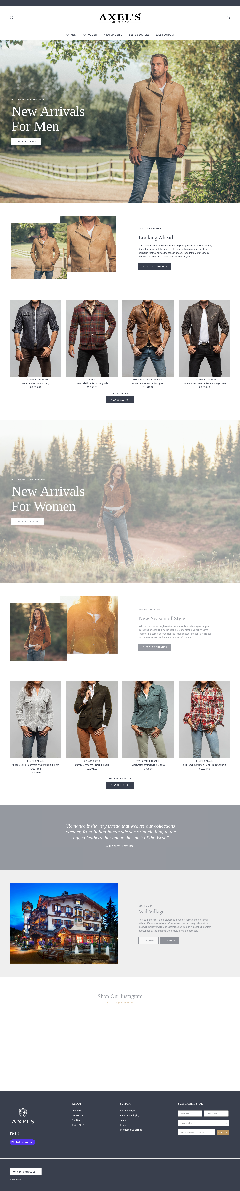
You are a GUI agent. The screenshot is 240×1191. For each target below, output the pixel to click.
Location (76, 1110)
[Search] (12, 18)
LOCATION (170, 941)
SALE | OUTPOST (165, 34)
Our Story (77, 1120)
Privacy (124, 1125)
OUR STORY (148, 941)
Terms (123, 1120)
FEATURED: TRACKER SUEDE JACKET (28, 100)
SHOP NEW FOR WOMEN (27, 522)
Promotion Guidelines (131, 1129)
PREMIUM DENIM (113, 34)
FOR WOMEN (90, 34)
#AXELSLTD (78, 1125)
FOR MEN (71, 34)
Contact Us (77, 1115)
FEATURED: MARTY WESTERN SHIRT (28, 480)
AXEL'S (19, 1180)
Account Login (127, 1110)
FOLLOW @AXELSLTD (120, 1002)
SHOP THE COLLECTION (155, 647)
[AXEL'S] (120, 18)
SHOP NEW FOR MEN (26, 142)
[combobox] (202, 1123)
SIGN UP (222, 1132)
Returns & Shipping (129, 1115)
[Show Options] (226, 1123)
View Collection (120, 400)
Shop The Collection (155, 266)
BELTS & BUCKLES (139, 34)
